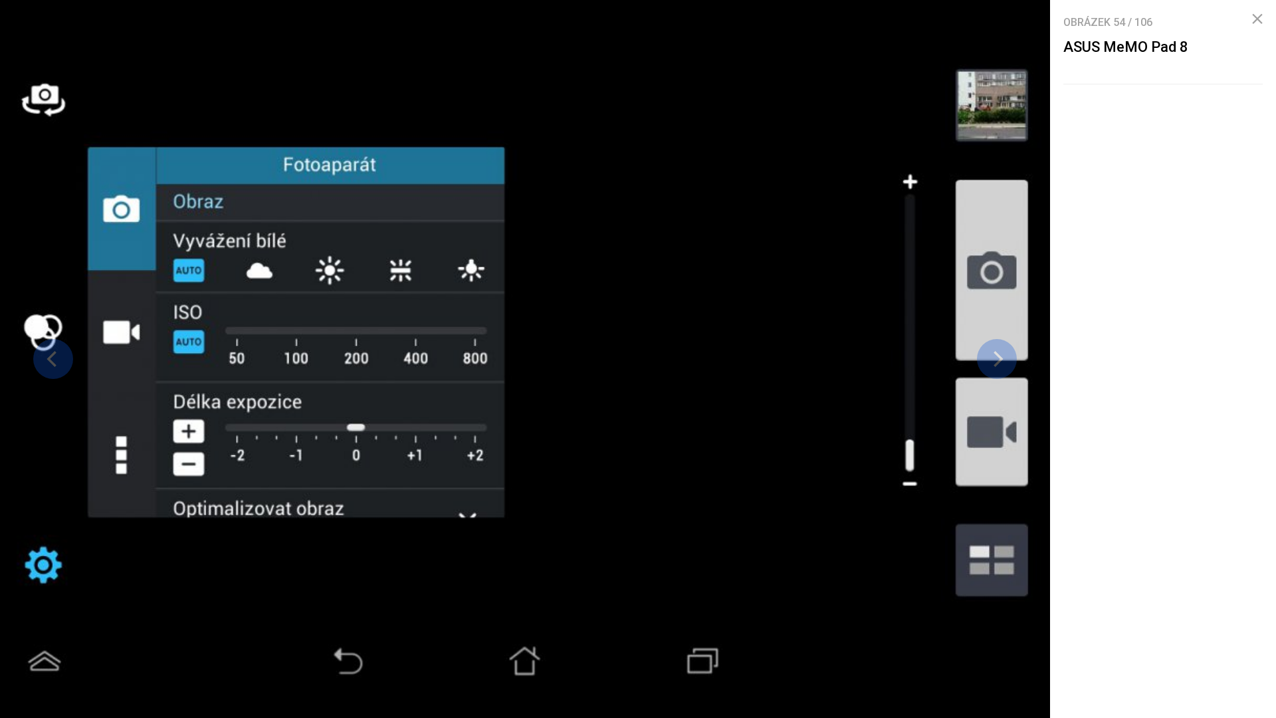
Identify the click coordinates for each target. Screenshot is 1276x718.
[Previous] (53, 359)
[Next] (997, 359)
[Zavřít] (1257, 19)
